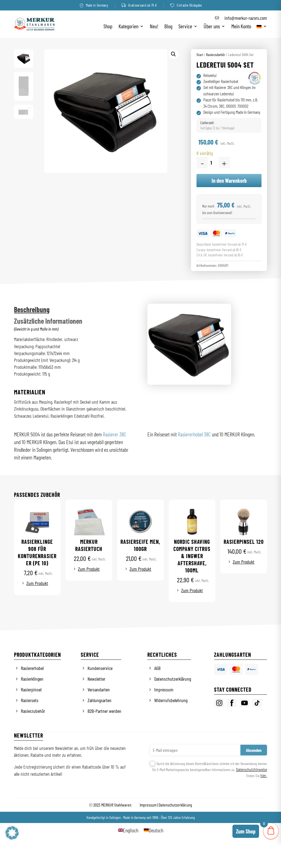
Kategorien (128, 26)
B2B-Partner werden (104, 711)
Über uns (212, 26)
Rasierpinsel (31, 689)
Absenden (254, 750)
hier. (263, 775)
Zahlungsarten (99, 700)
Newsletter (96, 679)
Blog (168, 26)
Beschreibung (31, 309)
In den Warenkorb (229, 180)
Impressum (163, 689)
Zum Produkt (37, 583)
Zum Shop (245, 831)
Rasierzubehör (215, 54)
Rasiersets (29, 700)
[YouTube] (244, 703)
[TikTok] (257, 703)
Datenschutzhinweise (251, 769)
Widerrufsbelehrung (170, 700)
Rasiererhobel (32, 668)
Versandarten (99, 689)
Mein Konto (241, 26)
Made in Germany (97, 5)
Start (199, 54)
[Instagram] (219, 703)
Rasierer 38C (114, 434)
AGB (157, 668)
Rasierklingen (32, 679)
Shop (108, 26)
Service (185, 26)
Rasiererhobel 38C (194, 434)
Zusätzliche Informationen (48, 321)
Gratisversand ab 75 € (142, 5)
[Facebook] (232, 703)
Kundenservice (100, 668)
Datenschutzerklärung (172, 679)
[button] (173, 54)
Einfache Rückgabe (189, 5)
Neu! (154, 26)
